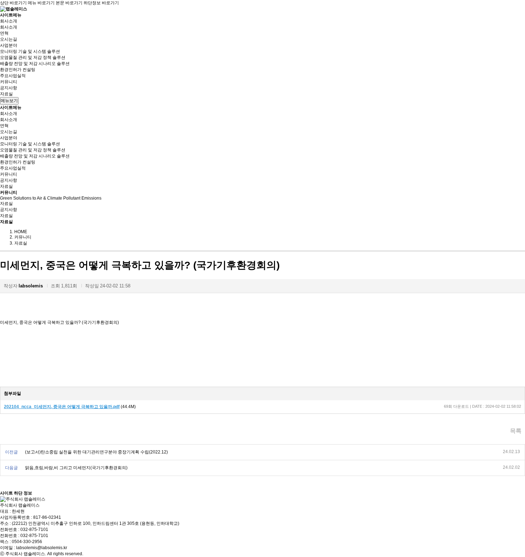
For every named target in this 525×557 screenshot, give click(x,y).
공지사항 (8, 87)
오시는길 (8, 39)
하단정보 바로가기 (101, 2)
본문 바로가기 (69, 2)
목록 (515, 431)
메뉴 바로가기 (41, 2)
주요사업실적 (13, 75)
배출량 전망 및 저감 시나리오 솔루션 (35, 63)
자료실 (6, 93)
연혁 (4, 33)
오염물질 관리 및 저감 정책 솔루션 (32, 57)
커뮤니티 (8, 81)
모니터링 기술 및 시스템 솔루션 (30, 51)
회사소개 (8, 21)
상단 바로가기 (13, 2)
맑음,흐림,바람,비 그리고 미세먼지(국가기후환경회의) (76, 467)
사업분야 (8, 45)
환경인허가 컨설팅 (17, 69)
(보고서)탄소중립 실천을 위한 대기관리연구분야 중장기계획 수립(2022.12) (96, 452)
